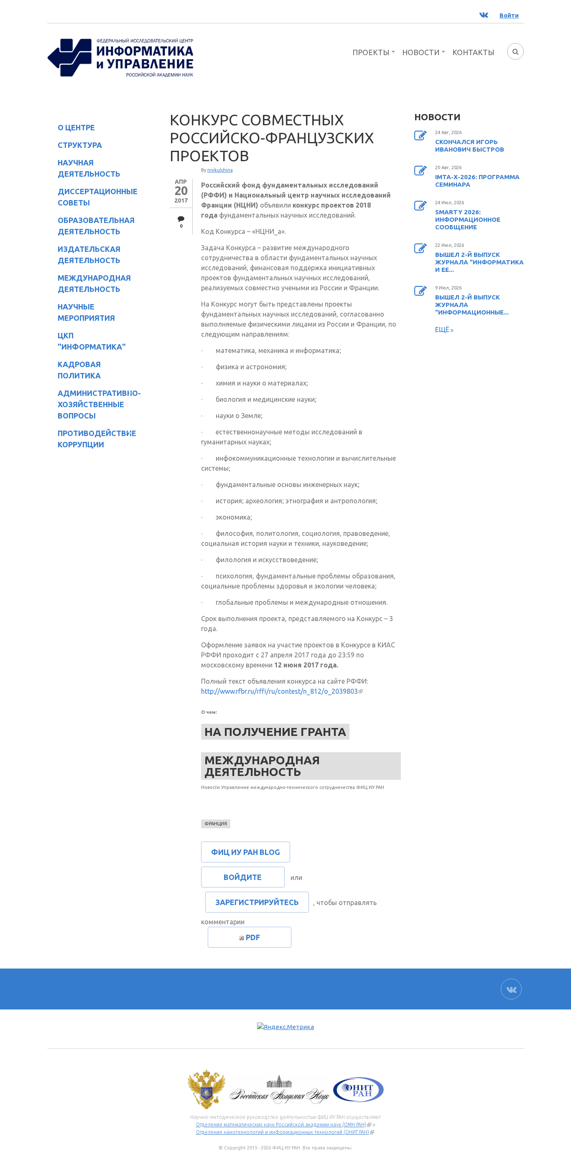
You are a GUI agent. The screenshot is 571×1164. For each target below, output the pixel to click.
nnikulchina (220, 169)
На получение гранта (275, 731)
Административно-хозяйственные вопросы (92, 404)
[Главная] (120, 57)
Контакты (473, 52)
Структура (74, 146)
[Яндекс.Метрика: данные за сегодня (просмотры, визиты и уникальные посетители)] (285, 1027)
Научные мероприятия (81, 312)
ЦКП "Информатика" (86, 341)
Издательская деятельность (83, 254)
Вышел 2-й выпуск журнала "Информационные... (472, 305)
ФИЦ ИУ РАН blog (245, 852)
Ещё (443, 329)
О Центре (71, 128)
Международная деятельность (94, 283)
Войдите (243, 877)
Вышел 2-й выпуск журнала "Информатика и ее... (479, 262)
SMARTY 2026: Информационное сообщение (467, 219)
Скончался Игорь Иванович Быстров (469, 145)
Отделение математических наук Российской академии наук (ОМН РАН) (283, 1125)
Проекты (371, 52)
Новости (421, 52)
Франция (215, 823)
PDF (253, 937)
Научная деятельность (83, 168)
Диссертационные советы (98, 197)
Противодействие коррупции (91, 439)
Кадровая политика (74, 370)
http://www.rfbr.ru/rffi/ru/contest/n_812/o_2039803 (282, 691)
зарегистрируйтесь (257, 902)
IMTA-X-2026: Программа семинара (477, 180)
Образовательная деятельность (91, 226)
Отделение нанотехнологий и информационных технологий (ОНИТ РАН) (285, 1132)
